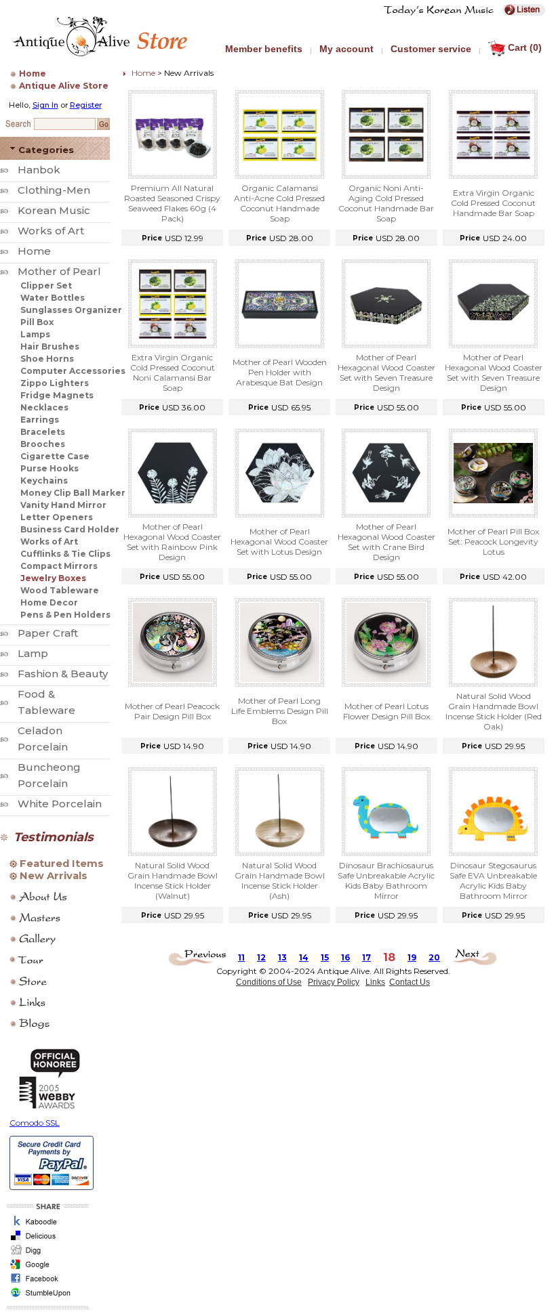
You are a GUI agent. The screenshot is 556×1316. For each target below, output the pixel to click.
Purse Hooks (49, 468)
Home (32, 73)
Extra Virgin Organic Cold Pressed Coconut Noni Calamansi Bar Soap (172, 372)
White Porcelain (60, 803)
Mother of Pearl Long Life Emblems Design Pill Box (279, 711)
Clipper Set (46, 285)
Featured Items (62, 863)
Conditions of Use (269, 982)
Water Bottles (52, 298)
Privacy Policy (333, 982)
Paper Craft (48, 633)
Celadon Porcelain (43, 738)
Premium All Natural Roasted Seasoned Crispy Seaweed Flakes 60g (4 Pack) (172, 203)
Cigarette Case (55, 456)
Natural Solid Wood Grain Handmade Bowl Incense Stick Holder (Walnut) (172, 880)
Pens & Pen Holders (65, 615)
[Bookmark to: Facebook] (46, 1282)
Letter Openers (56, 517)
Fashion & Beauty (63, 673)
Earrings (39, 420)
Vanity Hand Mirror (63, 505)
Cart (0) (525, 47)
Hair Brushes (49, 346)
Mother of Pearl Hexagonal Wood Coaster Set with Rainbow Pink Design (172, 542)
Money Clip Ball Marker (72, 493)
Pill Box (37, 322)
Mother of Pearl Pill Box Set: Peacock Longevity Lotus (493, 541)
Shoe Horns (47, 359)
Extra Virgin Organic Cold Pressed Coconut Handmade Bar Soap (493, 203)
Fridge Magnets (57, 395)
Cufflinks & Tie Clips (65, 554)
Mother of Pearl (59, 271)
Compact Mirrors (59, 566)
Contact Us (409, 982)
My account (346, 48)
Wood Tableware (59, 590)
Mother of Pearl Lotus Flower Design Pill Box (386, 711)
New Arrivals (53, 876)
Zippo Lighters (54, 383)
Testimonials (54, 837)
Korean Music (54, 210)
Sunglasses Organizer (71, 310)
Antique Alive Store (63, 86)
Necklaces (44, 407)
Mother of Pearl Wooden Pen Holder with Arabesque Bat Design (280, 372)
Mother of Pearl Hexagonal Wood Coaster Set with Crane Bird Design (386, 542)
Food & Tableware (46, 702)
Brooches (42, 444)
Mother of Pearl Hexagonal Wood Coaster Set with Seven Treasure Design (386, 372)
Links (375, 982)
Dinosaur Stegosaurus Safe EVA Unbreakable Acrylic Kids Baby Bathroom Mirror (493, 880)
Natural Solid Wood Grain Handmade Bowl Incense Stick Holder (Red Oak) (493, 711)
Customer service (431, 48)
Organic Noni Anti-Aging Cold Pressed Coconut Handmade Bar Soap (386, 203)
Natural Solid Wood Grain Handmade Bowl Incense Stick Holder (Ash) (280, 880)
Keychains (44, 480)
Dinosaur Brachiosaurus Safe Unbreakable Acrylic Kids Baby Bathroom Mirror (386, 880)
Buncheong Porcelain (49, 775)
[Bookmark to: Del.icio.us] (46, 1240)
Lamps (35, 334)
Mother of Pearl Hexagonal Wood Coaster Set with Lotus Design (279, 541)
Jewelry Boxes (53, 578)
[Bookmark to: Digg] (46, 1254)
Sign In (45, 105)
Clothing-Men (54, 190)
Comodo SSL (34, 1123)
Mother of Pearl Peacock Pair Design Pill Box (172, 711)
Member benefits (263, 48)
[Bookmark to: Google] (46, 1268)
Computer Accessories (72, 371)
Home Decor (49, 602)
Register (86, 105)
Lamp (33, 653)
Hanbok (39, 169)
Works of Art (51, 230)
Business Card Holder (69, 529)
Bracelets (42, 432)
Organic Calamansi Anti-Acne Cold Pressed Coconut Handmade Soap (279, 203)
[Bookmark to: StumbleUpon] (46, 1297)
